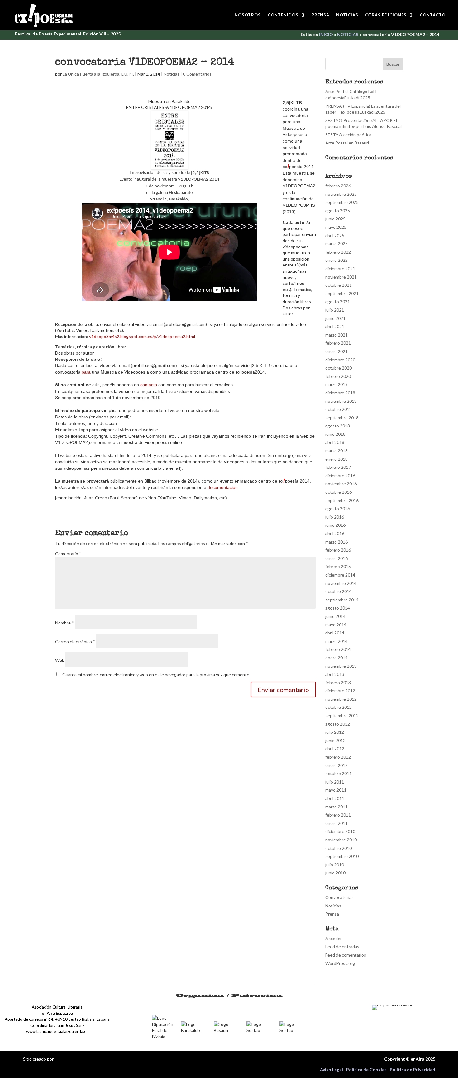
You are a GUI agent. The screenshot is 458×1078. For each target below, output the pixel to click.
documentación (223, 487)
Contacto (433, 14)
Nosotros (248, 14)
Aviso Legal (331, 1069)
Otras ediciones (386, 14)
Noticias (347, 14)
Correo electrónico (75, 641)
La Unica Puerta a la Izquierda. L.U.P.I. (98, 74)
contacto (148, 384)
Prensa (320, 14)
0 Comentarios (197, 74)
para (86, 372)
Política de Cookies (366, 1069)
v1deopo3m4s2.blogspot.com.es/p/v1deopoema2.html (142, 336)
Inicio (326, 34)
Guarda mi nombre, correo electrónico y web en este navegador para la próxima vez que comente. (156, 674)
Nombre (64, 622)
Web (59, 660)
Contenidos (283, 14)
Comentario (68, 553)
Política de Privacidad (412, 1069)
